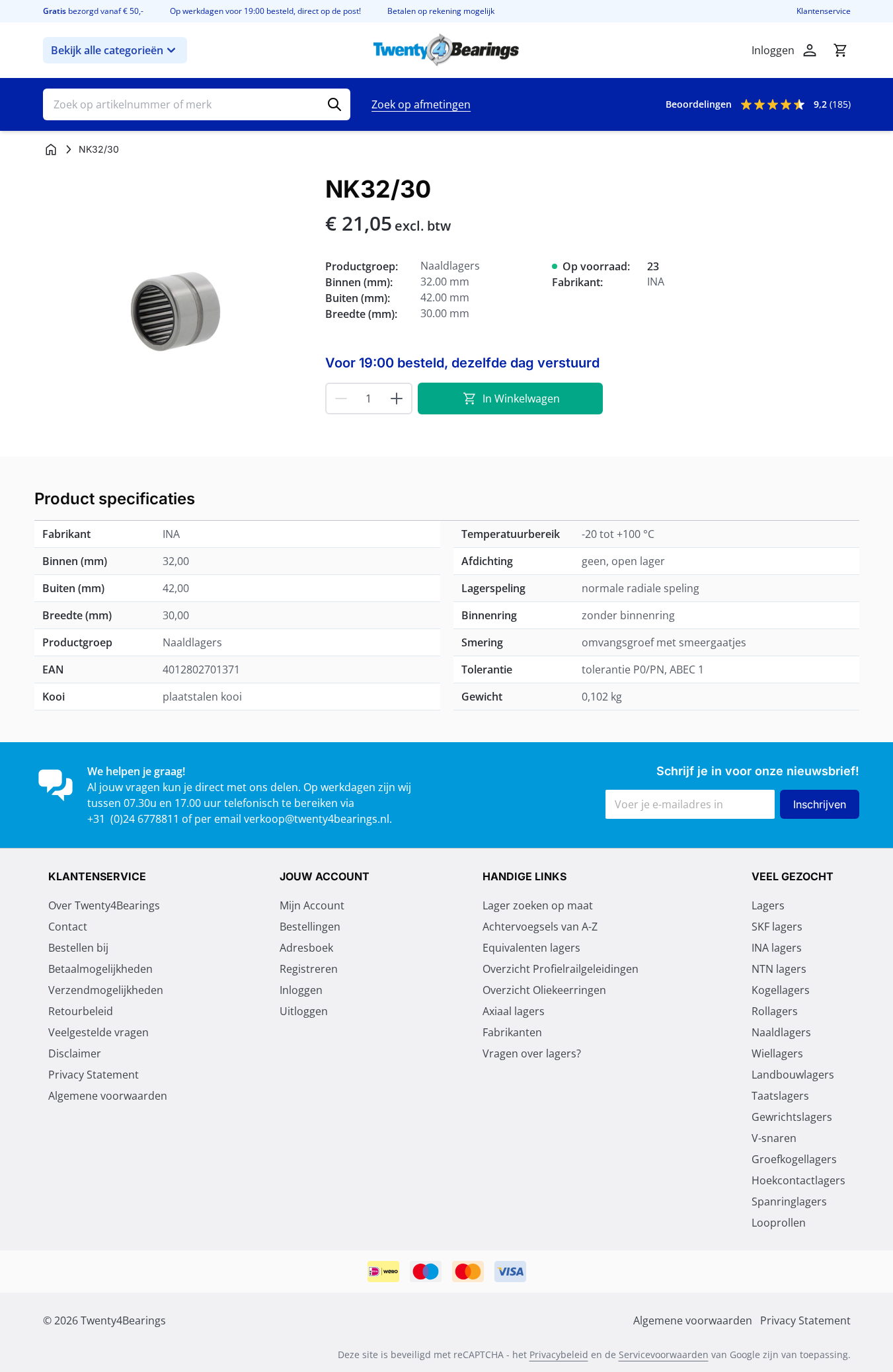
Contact (67, 926)
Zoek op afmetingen (421, 104)
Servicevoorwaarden (664, 1354)
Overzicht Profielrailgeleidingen (561, 968)
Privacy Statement (93, 1074)
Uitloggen (304, 1011)
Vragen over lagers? (532, 1053)
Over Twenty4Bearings (104, 905)
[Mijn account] (810, 50)
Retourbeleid (80, 1011)
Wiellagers (777, 1053)
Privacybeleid (558, 1354)
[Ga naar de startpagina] (446, 50)
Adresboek (306, 947)
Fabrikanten (512, 1032)
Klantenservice (823, 11)
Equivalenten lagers (531, 947)
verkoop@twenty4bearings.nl (316, 819)
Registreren (309, 968)
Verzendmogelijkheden (105, 990)
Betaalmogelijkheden (100, 968)
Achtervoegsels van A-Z (540, 926)
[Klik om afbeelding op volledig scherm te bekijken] (177, 310)
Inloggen (301, 990)
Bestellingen (310, 926)
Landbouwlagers (793, 1074)
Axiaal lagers (514, 1011)
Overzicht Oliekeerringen (544, 990)
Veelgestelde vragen (98, 1032)
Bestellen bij (78, 947)
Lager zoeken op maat (538, 905)
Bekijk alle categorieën (107, 50)
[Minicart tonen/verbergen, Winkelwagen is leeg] (840, 50)
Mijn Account (312, 905)
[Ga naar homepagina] (51, 149)
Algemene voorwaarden (107, 1095)
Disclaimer (74, 1053)
